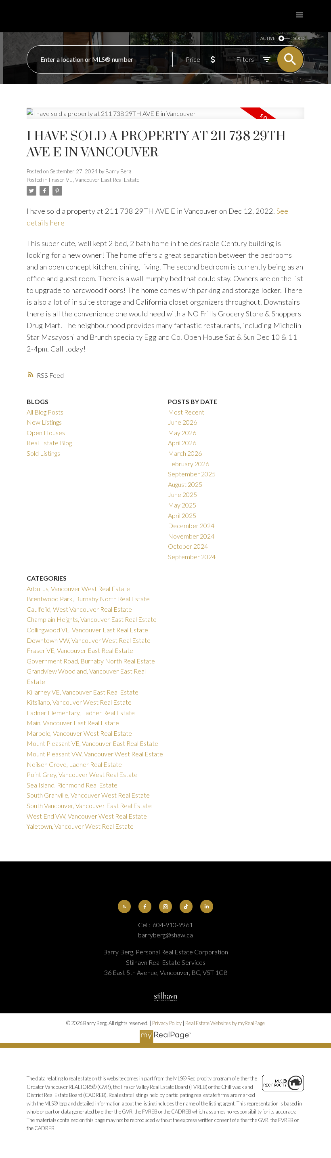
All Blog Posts (45, 412)
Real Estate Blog (49, 442)
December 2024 (191, 525)
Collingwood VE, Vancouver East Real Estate (87, 630)
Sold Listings (43, 453)
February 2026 (188, 463)
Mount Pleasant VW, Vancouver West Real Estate (95, 754)
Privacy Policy (167, 1023)
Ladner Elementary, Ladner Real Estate (81, 712)
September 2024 (192, 556)
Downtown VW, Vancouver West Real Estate (89, 640)
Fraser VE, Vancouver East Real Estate (94, 180)
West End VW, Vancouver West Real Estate (87, 816)
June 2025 (182, 494)
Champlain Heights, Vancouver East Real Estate (92, 619)
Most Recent (186, 412)
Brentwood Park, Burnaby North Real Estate (88, 598)
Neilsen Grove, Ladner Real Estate (74, 764)
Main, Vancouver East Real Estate (73, 722)
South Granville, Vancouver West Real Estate (88, 795)
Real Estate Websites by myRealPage (225, 1023)
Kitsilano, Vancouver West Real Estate (79, 702)
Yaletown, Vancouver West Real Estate (80, 826)
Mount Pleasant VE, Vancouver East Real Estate (92, 743)
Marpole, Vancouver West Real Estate (79, 733)
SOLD (298, 38)
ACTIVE (267, 38)
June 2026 (182, 422)
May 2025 (182, 505)
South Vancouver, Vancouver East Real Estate (89, 805)
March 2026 (185, 453)
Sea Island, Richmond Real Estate (72, 785)
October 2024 (188, 546)
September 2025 (192, 474)
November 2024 (191, 536)
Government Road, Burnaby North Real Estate (91, 661)
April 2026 (182, 442)
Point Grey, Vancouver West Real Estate (82, 774)
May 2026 (182, 432)
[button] (124, 906)
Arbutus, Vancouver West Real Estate (78, 588)
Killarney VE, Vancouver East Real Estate (82, 692)
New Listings (44, 422)
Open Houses (46, 432)
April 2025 (182, 515)
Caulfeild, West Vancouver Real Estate (79, 609)
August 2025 (185, 484)
